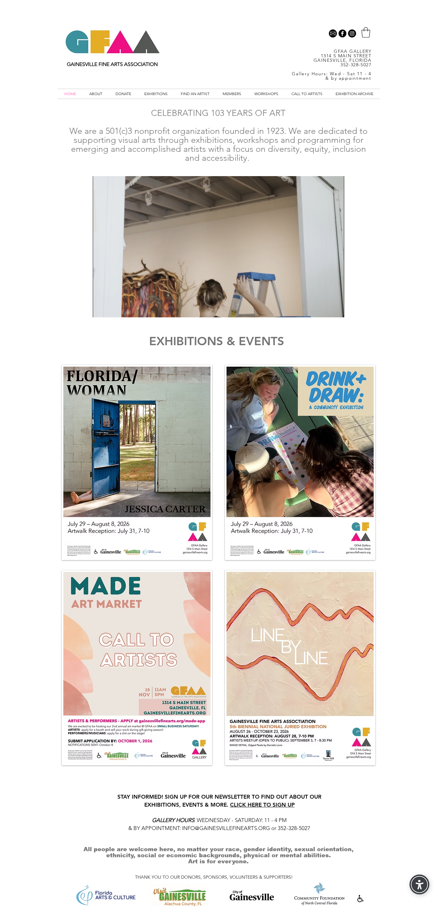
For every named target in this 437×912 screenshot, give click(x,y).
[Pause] (101, 309)
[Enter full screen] (335, 309)
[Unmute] (112, 309)
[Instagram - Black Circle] (352, 33)
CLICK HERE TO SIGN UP (262, 805)
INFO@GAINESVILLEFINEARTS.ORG (226, 828)
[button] (366, 32)
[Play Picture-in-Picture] (325, 309)
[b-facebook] (342, 33)
